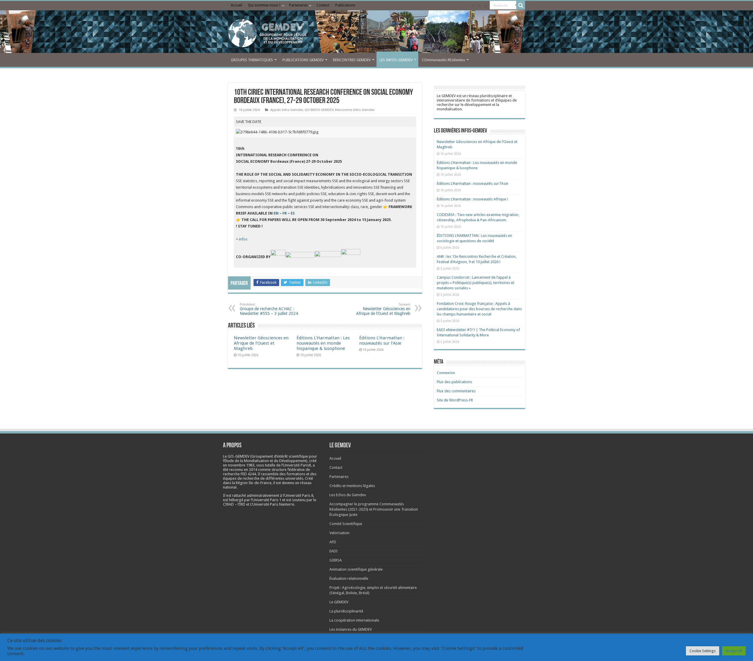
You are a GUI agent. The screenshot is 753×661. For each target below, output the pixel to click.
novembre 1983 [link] (241, 465)
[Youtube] (485, 5)
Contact (322, 5)
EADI (333, 551)
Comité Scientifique (345, 524)
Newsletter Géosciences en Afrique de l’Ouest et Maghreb (383, 309)
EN (276, 213)
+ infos (241, 239)
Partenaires (298, 5)
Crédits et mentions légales (352, 486)
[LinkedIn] (479, 5)
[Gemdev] (376, 33)
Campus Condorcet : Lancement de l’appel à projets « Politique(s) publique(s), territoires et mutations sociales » (475, 282)
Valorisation (339, 533)
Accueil (236, 5)
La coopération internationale (354, 620)
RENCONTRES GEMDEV (352, 60)
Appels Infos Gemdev (286, 110)
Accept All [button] (734, 651)
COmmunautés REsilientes (443, 60)
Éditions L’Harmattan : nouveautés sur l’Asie (381, 340)
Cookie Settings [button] (702, 651)
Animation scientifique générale (356, 569)
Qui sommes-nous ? (264, 5)
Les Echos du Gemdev (347, 495)
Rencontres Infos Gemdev (354, 110)
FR (284, 213)
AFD (332, 542)
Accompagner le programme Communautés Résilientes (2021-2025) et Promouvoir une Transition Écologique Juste (373, 509)
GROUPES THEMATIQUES (252, 60)
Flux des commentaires (456, 391)
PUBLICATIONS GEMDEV (303, 60)
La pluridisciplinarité (346, 611)
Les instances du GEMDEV (350, 629)
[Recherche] (520, 5)
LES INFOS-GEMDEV (395, 60)
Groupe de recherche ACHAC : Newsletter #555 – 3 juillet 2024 (269, 309)
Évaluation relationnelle (348, 578)
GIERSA (335, 560)
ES (293, 213)
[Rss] (474, 5)
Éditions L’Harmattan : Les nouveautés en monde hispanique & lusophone (323, 343)
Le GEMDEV (338, 602)
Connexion (446, 373)
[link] (241, 465)
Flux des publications (454, 382)
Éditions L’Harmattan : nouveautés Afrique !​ (472, 199)
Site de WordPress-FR (455, 400)
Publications (345, 5)
